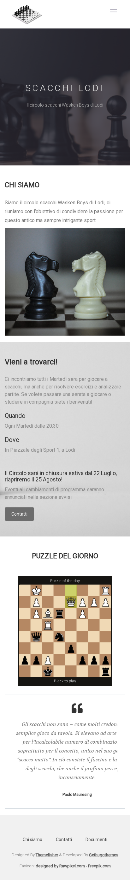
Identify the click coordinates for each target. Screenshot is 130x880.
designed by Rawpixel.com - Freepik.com (73, 866)
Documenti (96, 839)
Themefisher (47, 854)
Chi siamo (32, 839)
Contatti (19, 514)
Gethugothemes (103, 854)
